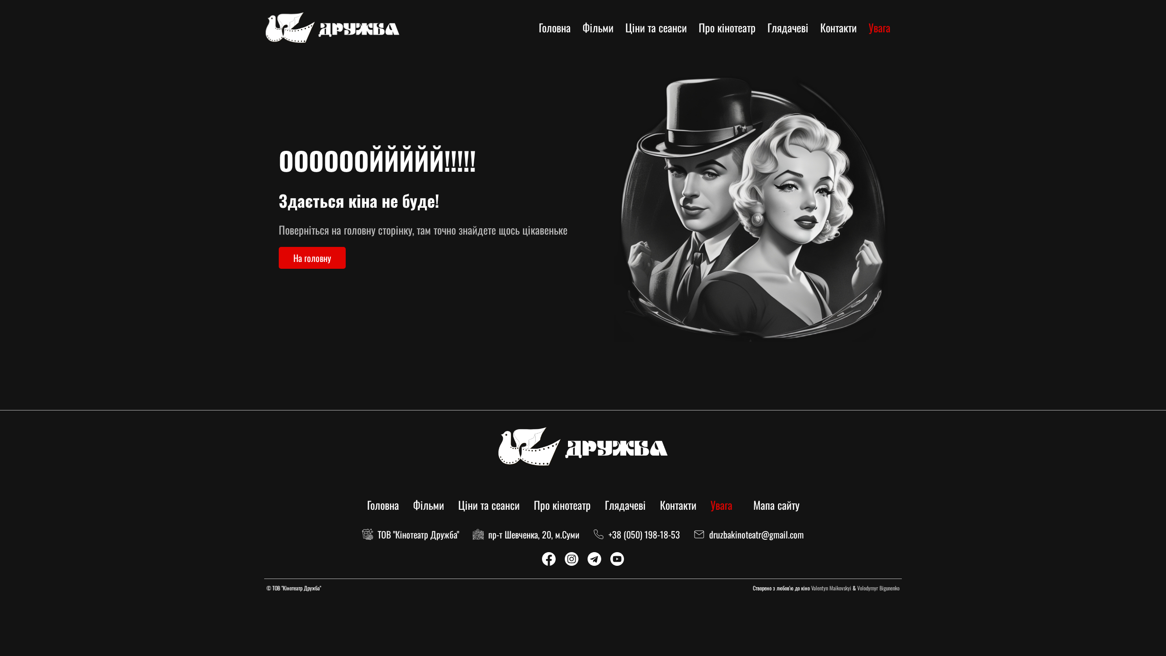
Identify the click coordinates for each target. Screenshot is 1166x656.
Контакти (838, 27)
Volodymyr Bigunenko (878, 588)
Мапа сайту (776, 504)
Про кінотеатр (727, 27)
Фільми (598, 27)
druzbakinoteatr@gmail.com (756, 534)
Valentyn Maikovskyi (831, 588)
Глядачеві (787, 27)
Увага (879, 27)
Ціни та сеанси (656, 27)
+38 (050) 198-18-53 (644, 534)
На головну (312, 258)
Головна (555, 27)
